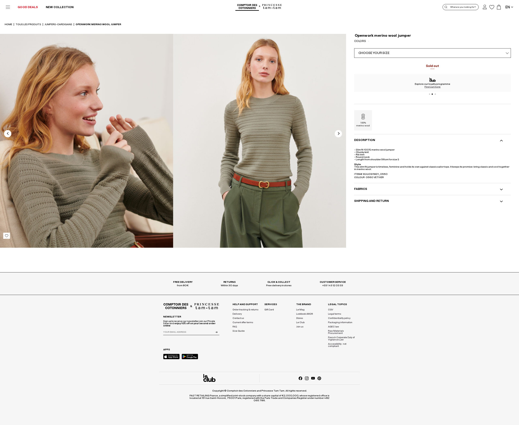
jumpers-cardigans (59, 24)
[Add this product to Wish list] (6, 236)
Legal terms (334, 314)
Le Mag (300, 310)
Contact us (238, 318)
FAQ (235, 327)
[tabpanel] (432, 83)
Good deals (28, 7)
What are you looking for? (463, 7)
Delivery (237, 314)
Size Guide (239, 331)
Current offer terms (243, 322)
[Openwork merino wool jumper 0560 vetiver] (86, 141)
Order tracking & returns (245, 310)
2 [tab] (432, 94)
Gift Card (269, 310)
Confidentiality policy (339, 318)
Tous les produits (29, 24)
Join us (299, 327)
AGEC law (333, 327)
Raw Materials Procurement (336, 332)
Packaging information (340, 322)
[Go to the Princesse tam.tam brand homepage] (272, 7)
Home (9, 24)
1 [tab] (429, 94)
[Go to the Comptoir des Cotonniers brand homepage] (247, 7)
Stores (299, 318)
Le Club (300, 322)
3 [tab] (435, 94)
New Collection (60, 7)
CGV (330, 310)
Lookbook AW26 (304, 314)
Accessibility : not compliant (337, 345)
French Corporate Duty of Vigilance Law (341, 338)
